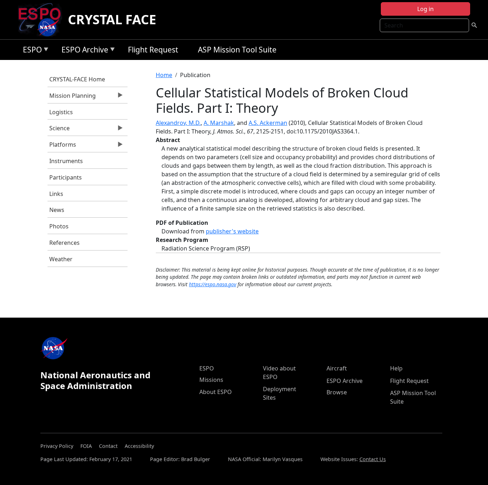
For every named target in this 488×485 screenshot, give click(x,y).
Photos (59, 226)
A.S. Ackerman (268, 123)
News (56, 210)
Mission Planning (72, 97)
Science (59, 130)
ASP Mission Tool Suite (237, 50)
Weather (61, 259)
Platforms (62, 146)
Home (164, 75)
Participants (65, 177)
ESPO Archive (83, 51)
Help (396, 368)
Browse (337, 392)
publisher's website (232, 231)
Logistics (61, 112)
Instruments (66, 161)
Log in (425, 9)
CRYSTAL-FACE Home (77, 79)
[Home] (42, 19)
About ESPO (215, 392)
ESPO (30, 51)
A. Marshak (219, 123)
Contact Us (372, 459)
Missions (211, 380)
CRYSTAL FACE (112, 19)
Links (56, 194)
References (64, 243)
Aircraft (337, 368)
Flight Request (153, 50)
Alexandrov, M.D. (178, 123)
